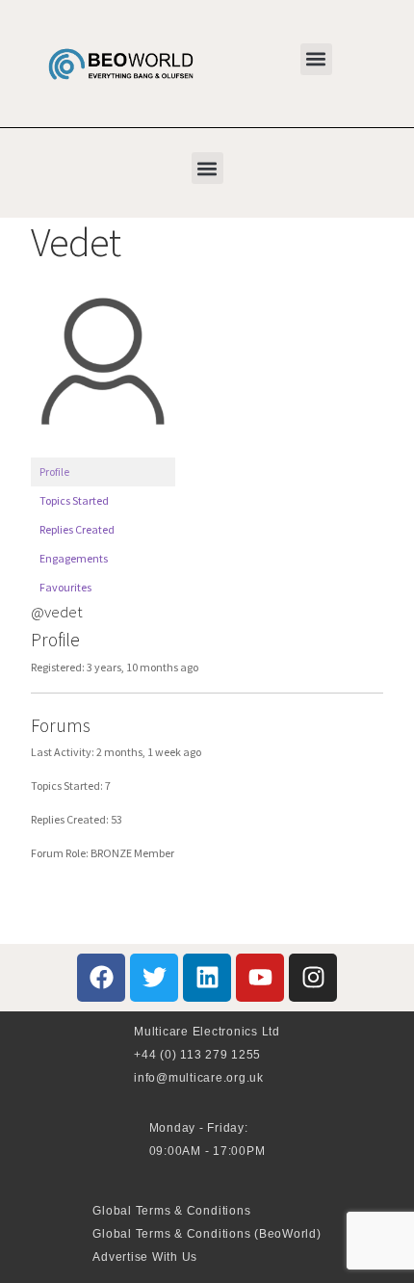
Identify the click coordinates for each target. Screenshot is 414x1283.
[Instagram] (313, 978)
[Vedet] (103, 448)
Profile (54, 471)
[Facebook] (101, 978)
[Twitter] (154, 978)
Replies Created (77, 529)
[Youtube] (260, 978)
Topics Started (74, 500)
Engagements (73, 558)
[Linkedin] (207, 978)
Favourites (65, 587)
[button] (316, 59)
